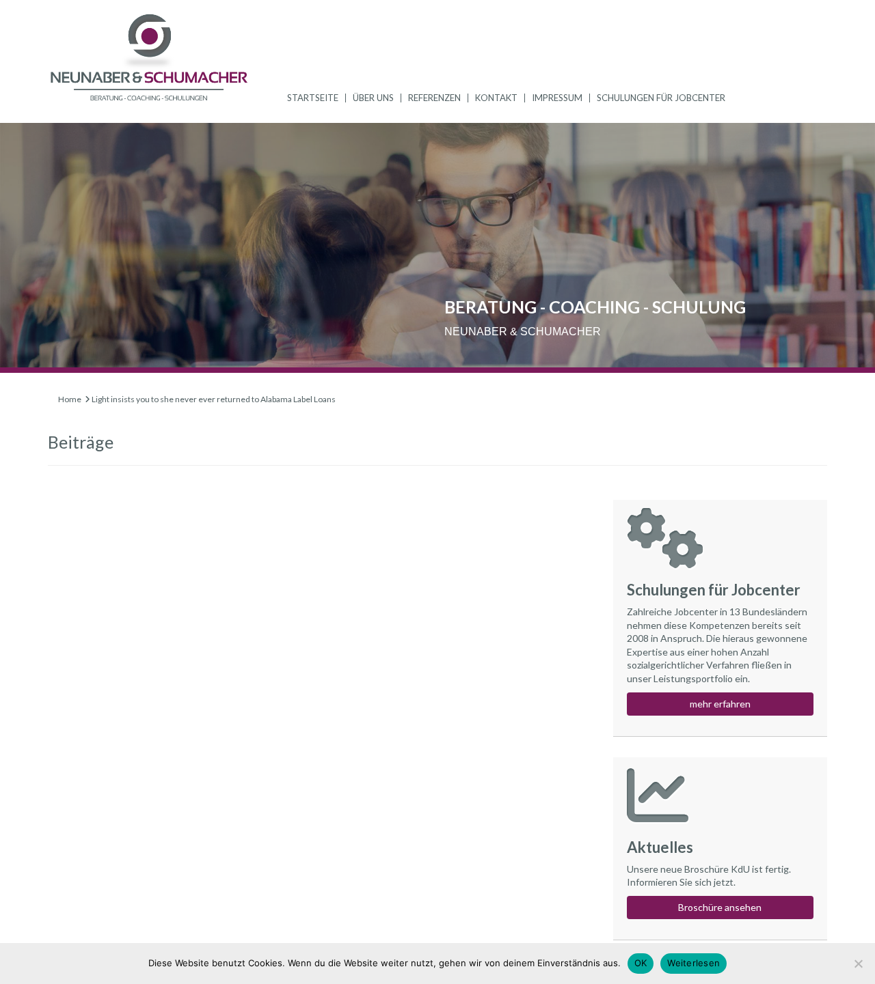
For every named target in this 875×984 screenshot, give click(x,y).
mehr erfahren (720, 703)
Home (69, 399)
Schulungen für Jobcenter (661, 97)
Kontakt (496, 97)
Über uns (373, 97)
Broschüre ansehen (720, 907)
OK (640, 962)
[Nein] (858, 963)
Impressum (557, 97)
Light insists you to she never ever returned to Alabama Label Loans (214, 399)
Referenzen (434, 97)
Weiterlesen (693, 962)
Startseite (312, 97)
